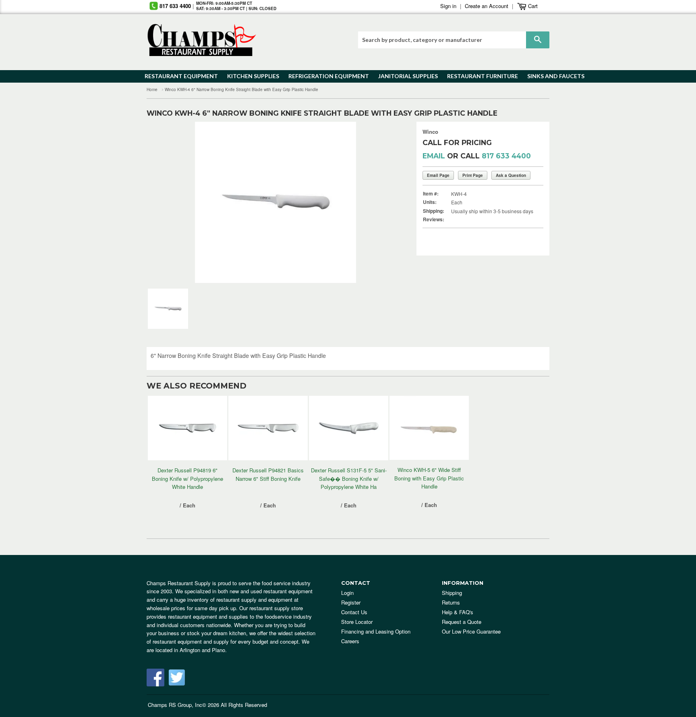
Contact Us (354, 612)
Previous (165, 202)
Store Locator (357, 622)
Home (152, 89)
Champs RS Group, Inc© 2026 (183, 705)
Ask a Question (511, 175)
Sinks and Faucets (553, 76)
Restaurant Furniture (478, 76)
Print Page (472, 175)
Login (347, 592)
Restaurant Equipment (177, 76)
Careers (350, 641)
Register (350, 602)
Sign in (448, 6)
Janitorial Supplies (405, 76)
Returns (451, 602)
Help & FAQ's (457, 612)
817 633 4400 (175, 6)
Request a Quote (461, 622)
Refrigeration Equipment (324, 76)
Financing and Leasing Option (375, 631)
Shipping (452, 592)
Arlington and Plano (202, 650)
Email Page (438, 175)
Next (386, 202)
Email (434, 156)
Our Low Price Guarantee (471, 631)
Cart (532, 6)
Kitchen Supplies (250, 76)
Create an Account (486, 6)
